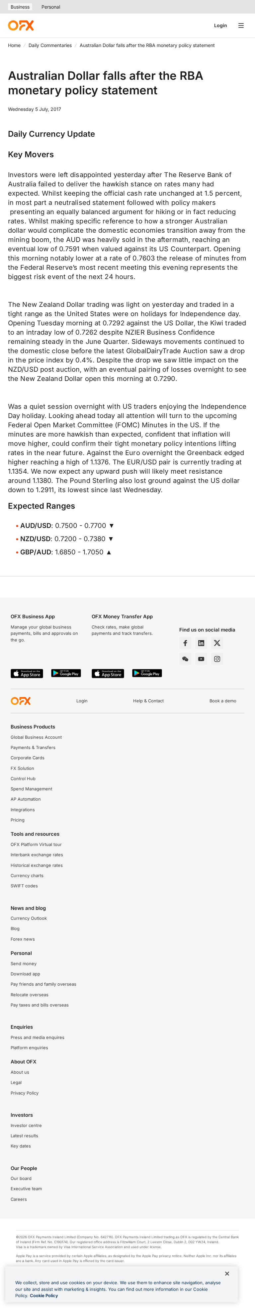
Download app (25, 973)
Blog (15, 928)
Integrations (23, 809)
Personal (51, 7)
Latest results (24, 1135)
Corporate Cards (27, 757)
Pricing (18, 820)
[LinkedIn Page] (201, 643)
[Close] (227, 1273)
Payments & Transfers (33, 747)
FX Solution (22, 768)
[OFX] (21, 25)
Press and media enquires (37, 1037)
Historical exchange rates (37, 865)
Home (14, 45)
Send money (24, 963)
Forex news (23, 939)
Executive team (26, 1188)
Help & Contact (148, 700)
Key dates (21, 1146)
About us (20, 1072)
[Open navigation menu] (241, 25)
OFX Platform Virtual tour (36, 844)
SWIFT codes (24, 885)
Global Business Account (36, 737)
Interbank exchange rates (37, 854)
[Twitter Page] (217, 643)
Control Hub (23, 778)
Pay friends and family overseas (43, 984)
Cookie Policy (44, 1295)
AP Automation (26, 799)
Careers (19, 1199)
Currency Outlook (29, 918)
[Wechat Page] (185, 659)
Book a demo (223, 700)
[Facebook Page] (185, 643)
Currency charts (27, 875)
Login (220, 25)
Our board (21, 1178)
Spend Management (31, 788)
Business (20, 7)
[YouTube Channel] (201, 659)
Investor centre (26, 1125)
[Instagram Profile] (217, 659)
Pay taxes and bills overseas (40, 1005)
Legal (16, 1082)
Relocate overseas (29, 994)
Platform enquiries (29, 1047)
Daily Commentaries (50, 45)
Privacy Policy (25, 1093)
